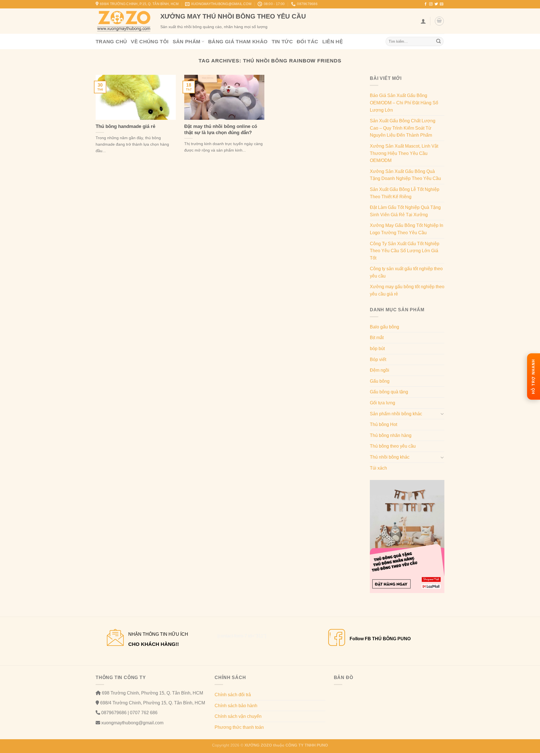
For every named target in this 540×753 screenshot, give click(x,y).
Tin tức (282, 41)
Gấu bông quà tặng (389, 391)
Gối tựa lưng (382, 402)
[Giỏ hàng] (439, 21)
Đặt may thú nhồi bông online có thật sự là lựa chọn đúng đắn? (220, 129)
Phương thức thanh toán (239, 727)
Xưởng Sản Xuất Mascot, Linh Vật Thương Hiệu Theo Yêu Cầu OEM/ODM (404, 153)
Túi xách (378, 468)
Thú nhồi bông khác (390, 457)
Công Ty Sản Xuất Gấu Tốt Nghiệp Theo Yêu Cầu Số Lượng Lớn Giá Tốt (404, 250)
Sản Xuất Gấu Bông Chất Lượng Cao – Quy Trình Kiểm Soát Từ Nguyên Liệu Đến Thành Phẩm (402, 127)
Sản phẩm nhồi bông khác (396, 413)
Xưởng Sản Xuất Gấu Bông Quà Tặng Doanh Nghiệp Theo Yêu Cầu (405, 175)
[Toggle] (442, 413)
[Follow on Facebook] (425, 4)
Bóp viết (378, 359)
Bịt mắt (377, 337)
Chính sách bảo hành (236, 705)
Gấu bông (380, 381)
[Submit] (438, 41)
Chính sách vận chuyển (238, 716)
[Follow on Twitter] (436, 4)
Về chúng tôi (149, 41)
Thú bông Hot (383, 424)
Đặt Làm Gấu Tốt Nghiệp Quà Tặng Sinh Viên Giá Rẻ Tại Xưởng (405, 211)
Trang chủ (111, 41)
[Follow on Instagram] (431, 4)
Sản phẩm (187, 41)
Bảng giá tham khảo (237, 41)
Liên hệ (332, 41)
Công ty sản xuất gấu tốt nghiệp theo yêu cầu (406, 272)
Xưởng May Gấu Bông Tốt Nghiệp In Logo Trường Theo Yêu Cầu (406, 229)
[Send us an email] (441, 4)
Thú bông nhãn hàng (390, 435)
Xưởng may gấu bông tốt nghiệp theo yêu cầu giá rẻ (407, 290)
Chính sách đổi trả (233, 694)
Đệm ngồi (379, 370)
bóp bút (377, 348)
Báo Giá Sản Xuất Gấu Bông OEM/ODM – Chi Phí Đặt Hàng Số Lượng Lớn (404, 102)
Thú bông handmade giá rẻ (125, 126)
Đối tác (307, 41)
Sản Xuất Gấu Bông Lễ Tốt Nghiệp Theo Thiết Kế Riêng (404, 193)
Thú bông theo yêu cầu (393, 446)
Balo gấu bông (384, 326)
